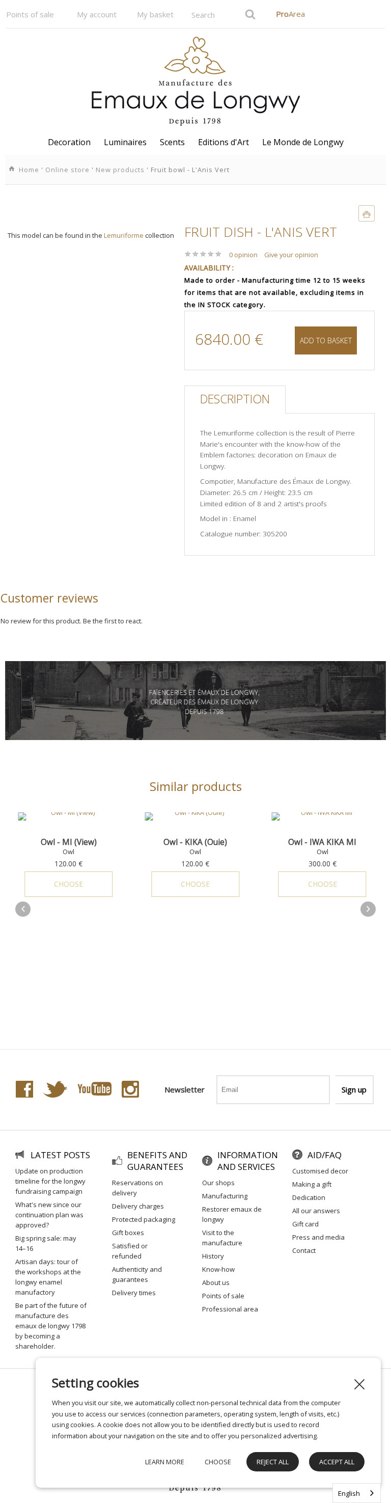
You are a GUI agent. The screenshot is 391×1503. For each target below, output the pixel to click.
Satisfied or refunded (130, 1251)
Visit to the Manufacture (222, 1237)
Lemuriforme (124, 235)
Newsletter (184, 1089)
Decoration (69, 142)
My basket (155, 14)
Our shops (218, 1182)
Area (290, 14)
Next (368, 909)
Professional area (230, 1309)
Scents (172, 142)
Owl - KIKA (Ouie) (98, 842)
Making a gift (311, 1184)
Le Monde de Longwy (303, 142)
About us (216, 1282)
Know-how (218, 1269)
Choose (98, 884)
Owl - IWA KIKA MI (225, 842)
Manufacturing (224, 1195)
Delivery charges (138, 1206)
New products (120, 169)
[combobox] (356, 1493)
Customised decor (320, 1171)
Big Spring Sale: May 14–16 (45, 1243)
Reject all (273, 1461)
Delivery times (134, 1292)
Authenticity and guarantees (137, 1274)
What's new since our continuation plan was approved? (49, 1214)
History (213, 1256)
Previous (23, 909)
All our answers (316, 1210)
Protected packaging (143, 1219)
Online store (67, 169)
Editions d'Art (223, 142)
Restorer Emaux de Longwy (232, 1214)
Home (29, 169)
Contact (304, 1250)
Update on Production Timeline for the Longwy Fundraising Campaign (50, 1181)
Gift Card (305, 1223)
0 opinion (243, 254)
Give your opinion (291, 254)
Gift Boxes (128, 1232)
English (349, 1493)
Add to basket (326, 340)
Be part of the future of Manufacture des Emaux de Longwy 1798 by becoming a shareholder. (51, 1326)
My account (97, 14)
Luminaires (125, 142)
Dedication (308, 1197)
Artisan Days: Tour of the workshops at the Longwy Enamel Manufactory (48, 1277)
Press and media (318, 1237)
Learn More (164, 1461)
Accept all (336, 1461)
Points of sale (30, 14)
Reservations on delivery (137, 1187)
